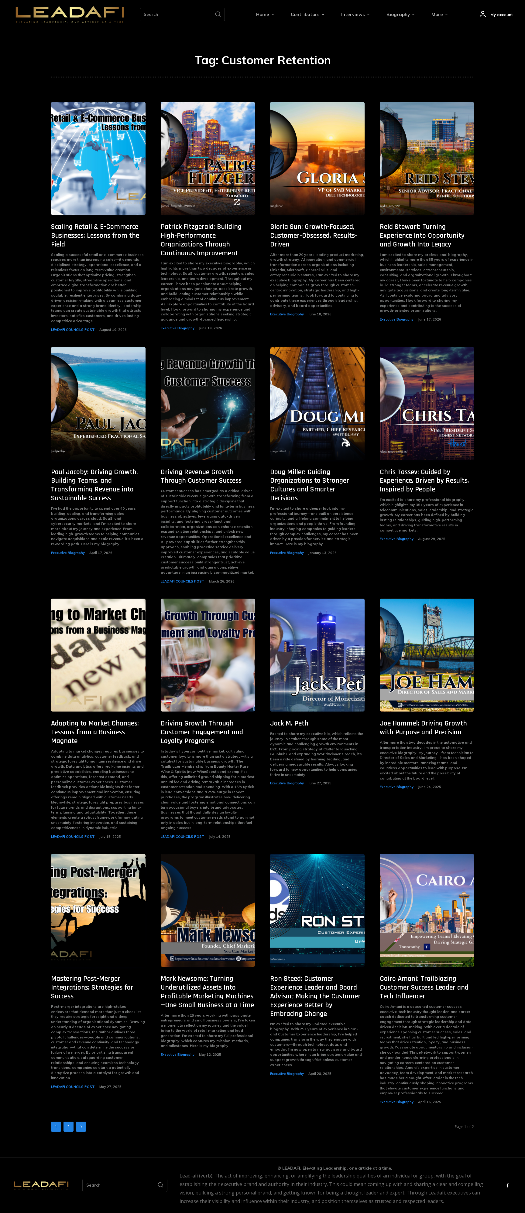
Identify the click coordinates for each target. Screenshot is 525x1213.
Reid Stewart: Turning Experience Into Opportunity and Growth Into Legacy (422, 235)
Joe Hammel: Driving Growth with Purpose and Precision (423, 728)
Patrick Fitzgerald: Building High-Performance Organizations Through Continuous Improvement (201, 239)
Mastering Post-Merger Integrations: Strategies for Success (92, 987)
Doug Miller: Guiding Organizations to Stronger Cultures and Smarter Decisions (309, 485)
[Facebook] (507, 1185)
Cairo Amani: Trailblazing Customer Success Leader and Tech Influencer (424, 987)
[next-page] (81, 1127)
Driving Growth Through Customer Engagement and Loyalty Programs (202, 732)
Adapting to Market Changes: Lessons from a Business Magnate (95, 732)
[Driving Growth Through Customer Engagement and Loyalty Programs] (208, 655)
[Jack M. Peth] (317, 655)
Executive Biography (177, 328)
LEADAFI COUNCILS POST (73, 330)
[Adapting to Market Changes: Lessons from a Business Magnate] (98, 655)
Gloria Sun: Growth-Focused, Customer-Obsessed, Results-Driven (313, 235)
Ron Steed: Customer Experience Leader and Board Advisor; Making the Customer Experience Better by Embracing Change (315, 996)
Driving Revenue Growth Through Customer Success (201, 476)
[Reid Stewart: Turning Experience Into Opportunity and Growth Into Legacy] (427, 158)
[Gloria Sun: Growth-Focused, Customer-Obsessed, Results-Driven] (317, 158)
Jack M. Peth (289, 723)
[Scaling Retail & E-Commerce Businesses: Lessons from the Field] (98, 158)
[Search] (218, 14)
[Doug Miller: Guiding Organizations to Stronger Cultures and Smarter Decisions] (317, 403)
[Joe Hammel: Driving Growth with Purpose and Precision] (427, 655)
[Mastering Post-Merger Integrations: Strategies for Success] (98, 910)
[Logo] (70, 14)
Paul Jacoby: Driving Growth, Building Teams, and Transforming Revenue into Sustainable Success (94, 485)
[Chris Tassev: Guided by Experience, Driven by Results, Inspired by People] (427, 403)
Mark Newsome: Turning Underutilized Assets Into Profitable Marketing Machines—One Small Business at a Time (207, 991)
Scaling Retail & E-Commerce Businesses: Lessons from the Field (95, 235)
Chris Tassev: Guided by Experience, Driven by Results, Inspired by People (424, 480)
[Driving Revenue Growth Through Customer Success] (208, 403)
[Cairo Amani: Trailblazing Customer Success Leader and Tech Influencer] (427, 910)
